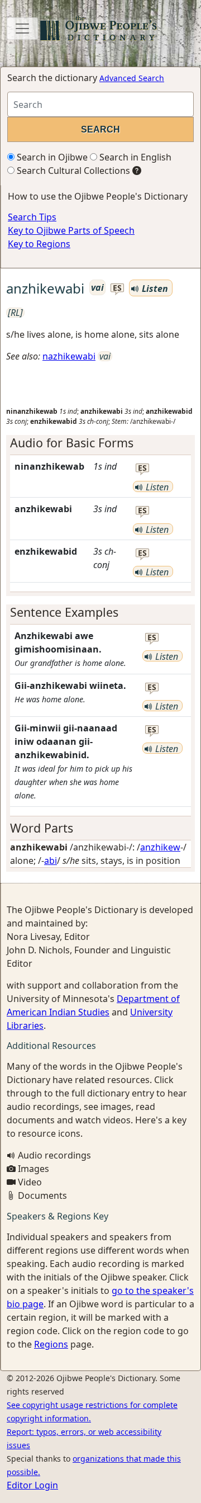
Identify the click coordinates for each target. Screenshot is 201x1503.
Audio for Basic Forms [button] (71, 442)
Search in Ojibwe (51, 157)
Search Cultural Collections (72, 170)
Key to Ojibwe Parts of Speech (71, 230)
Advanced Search (131, 78)
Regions (51, 1344)
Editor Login (32, 1485)
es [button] (117, 288)
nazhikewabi (68, 356)
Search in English (134, 157)
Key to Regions (39, 244)
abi (50, 860)
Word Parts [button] (41, 828)
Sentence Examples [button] (64, 612)
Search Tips (32, 217)
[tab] (100, 443)
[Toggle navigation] (22, 28)
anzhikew (160, 847)
